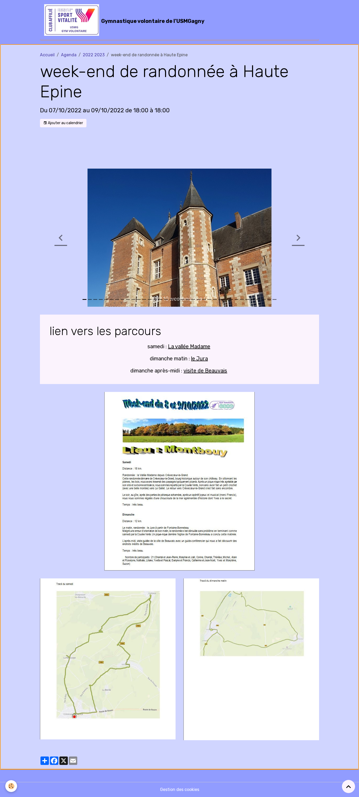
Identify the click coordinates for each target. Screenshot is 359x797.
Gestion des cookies (179, 789)
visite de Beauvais (205, 370)
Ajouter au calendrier (65, 123)
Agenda (68, 54)
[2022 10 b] (108, 658)
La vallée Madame (189, 346)
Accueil (47, 54)
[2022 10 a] (179, 480)
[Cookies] (11, 786)
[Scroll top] (348, 786)
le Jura (199, 358)
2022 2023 (94, 54)
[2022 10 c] (251, 659)
